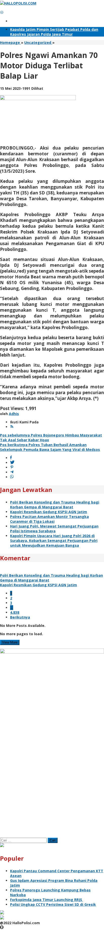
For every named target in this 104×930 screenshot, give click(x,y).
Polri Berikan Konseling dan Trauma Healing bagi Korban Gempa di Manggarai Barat (54, 504)
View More (9, 642)
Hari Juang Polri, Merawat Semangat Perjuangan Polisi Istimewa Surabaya (54, 528)
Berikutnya (20, 617)
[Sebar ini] (11, 457)
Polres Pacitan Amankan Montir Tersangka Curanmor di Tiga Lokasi (49, 519)
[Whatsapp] (12, 477)
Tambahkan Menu (26, 21)
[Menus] (2, 8)
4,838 (14, 612)
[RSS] (12, 426)
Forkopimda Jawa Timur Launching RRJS (46, 899)
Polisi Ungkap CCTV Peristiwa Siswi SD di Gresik (53, 904)
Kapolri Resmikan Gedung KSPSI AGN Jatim (48, 511)
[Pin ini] (12, 467)
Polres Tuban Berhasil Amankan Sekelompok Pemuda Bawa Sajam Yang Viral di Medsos (50, 447)
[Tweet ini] (12, 462)
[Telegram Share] (12, 472)
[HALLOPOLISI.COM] (18, 3)
